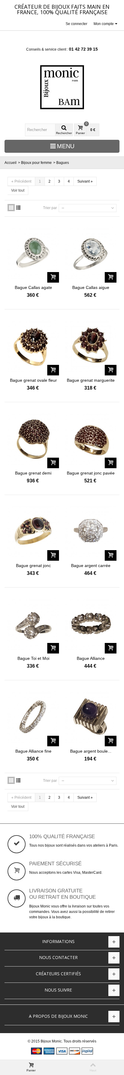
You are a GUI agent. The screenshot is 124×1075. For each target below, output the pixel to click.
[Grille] (11, 207)
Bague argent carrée (90, 565)
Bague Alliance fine (33, 751)
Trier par (50, 208)
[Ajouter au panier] (53, 277)
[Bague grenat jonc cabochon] (33, 531)
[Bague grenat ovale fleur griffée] (33, 346)
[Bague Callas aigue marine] (90, 253)
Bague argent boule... (90, 751)
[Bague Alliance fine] (33, 717)
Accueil (11, 163)
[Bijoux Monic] (62, 87)
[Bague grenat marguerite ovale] (90, 346)
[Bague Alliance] (90, 624)
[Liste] (18, 207)
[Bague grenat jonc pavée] (90, 438)
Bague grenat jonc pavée (91, 473)
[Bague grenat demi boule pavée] (33, 438)
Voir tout (17, 190)
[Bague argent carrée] (90, 531)
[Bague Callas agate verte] (33, 253)
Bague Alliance (91, 658)
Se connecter (76, 24)
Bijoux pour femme (36, 163)
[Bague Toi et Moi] (33, 624)
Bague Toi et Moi (33, 658)
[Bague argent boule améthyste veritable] (90, 717)
